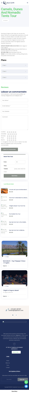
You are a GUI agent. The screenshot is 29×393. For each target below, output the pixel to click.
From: (5, 162)
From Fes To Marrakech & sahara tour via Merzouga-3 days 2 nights (18, 198)
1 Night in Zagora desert (11, 290)
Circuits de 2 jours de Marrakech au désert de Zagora (18, 189)
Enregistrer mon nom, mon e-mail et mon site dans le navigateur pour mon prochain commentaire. (14, 143)
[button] (14, 391)
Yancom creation (21, 387)
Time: (5, 166)
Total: (5, 172)
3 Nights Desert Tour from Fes (17, 206)
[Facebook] (13, 315)
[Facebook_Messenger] (26, 386)
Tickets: (6, 169)
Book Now (14, 176)
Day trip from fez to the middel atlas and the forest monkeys (17, 222)
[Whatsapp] (26, 382)
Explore (5, 266)
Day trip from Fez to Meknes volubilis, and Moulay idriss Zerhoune (16, 230)
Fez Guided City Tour (14, 214)
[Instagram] (16, 315)
